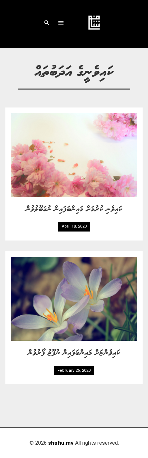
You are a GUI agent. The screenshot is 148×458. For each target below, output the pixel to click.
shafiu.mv (61, 443)
